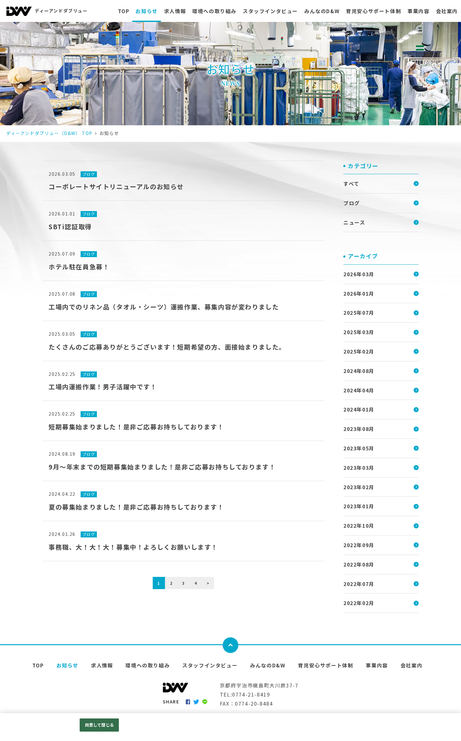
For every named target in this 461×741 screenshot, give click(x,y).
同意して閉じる (99, 725)
